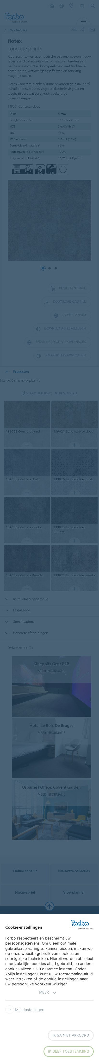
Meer (44, 992)
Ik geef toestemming (68, 1051)
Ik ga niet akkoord (70, 1035)
